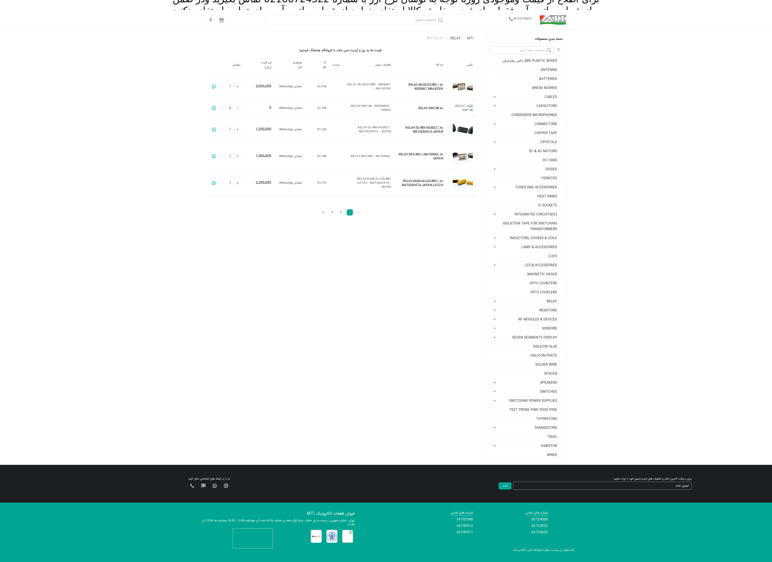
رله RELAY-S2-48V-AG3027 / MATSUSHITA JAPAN (424, 129)
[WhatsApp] (215, 486)
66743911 (465, 532)
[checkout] (221, 20)
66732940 (465, 519)
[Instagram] (226, 486)
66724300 (540, 519)
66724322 (540, 526)
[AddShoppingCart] (214, 86)
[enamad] (347, 536)
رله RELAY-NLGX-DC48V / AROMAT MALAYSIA (426, 86)
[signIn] (211, 20)
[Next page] (323, 212)
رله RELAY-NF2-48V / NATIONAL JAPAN (421, 156)
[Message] (203, 486)
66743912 (465, 526)
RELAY (455, 38)
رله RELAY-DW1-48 (430, 108)
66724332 (540, 532)
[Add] (237, 86)
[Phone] (192, 486)
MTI (470, 38)
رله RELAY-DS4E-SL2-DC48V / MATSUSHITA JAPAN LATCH (422, 182)
